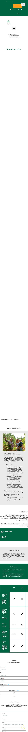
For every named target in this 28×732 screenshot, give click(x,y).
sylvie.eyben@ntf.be (13, 499)
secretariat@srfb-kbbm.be (15, 497)
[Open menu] (14, 28)
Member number (3, 684)
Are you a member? (10, 453)
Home (2, 419)
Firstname (2, 667)
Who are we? (8, 2)
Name (1, 672)
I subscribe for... (12, 690)
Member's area (13, 9)
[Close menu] (23, 4)
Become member (17, 5)
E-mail (1, 678)
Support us (14, 2)
